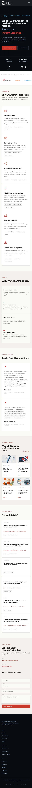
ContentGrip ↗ (5, 748)
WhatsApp (12, 784)
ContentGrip (4, 738)
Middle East (4, 773)
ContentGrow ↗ (5, 751)
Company (4, 683)
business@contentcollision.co (10, 660)
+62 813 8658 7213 (7, 666)
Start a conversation (9, 48)
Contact (3, 741)
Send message (7, 706)
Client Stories (5, 736)
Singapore (4, 764)
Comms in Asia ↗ (6, 754)
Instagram (18, 784)
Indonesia (4, 761)
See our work (23, 48)
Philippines (4, 770)
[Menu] (29, 3)
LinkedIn (7, 784)
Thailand (4, 767)
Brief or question (6, 694)
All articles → (26, 451)
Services (4, 733)
